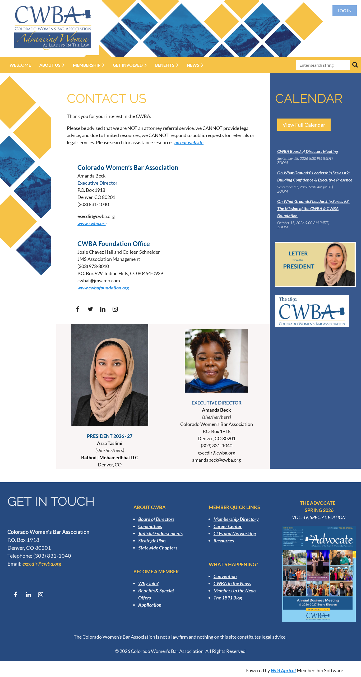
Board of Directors (156, 519)
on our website (188, 142)
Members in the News (235, 590)
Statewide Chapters (157, 548)
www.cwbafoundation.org (103, 287)
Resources (224, 540)
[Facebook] (78, 309)
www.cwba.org (92, 223)
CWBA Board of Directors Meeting (307, 151)
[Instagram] (115, 309)
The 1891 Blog (228, 598)
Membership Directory (236, 519)
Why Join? (148, 583)
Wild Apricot (283, 670)
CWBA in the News (232, 583)
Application (149, 605)
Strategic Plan (152, 540)
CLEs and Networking (235, 533)
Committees (150, 526)
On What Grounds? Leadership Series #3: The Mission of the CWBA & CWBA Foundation (313, 208)
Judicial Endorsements (160, 533)
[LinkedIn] (103, 309)
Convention (225, 576)
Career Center (228, 526)
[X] (90, 309)
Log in (344, 10)
